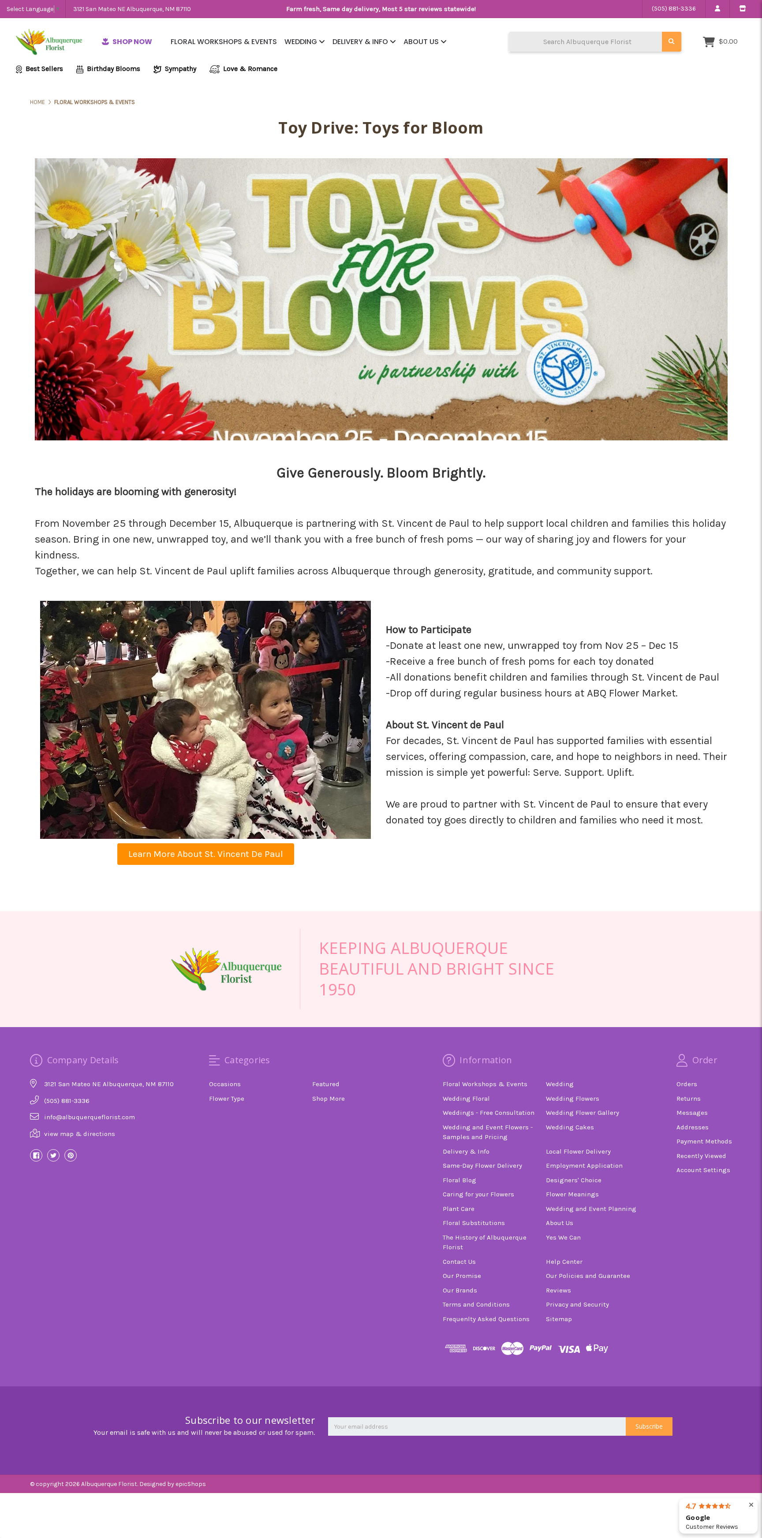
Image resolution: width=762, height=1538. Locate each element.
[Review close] (751, 1505)
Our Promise (462, 1276)
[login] (717, 9)
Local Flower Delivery (578, 1151)
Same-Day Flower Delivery (482, 1165)
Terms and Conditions (476, 1304)
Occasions (225, 1084)
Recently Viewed (701, 1156)
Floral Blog (459, 1180)
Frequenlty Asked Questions (486, 1319)
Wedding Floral (466, 1098)
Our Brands (460, 1290)
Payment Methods (704, 1141)
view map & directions (79, 1134)
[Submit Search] (671, 42)
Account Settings (703, 1170)
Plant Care (458, 1209)
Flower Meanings (572, 1194)
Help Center (564, 1262)
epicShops (191, 1484)
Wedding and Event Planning (591, 1209)
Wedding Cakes (570, 1127)
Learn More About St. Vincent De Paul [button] (205, 854)
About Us (422, 42)
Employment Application (584, 1165)
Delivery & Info (361, 42)
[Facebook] (36, 1155)
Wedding (301, 42)
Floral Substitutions (474, 1223)
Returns (688, 1098)
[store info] (742, 9)
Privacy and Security (577, 1304)
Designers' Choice (573, 1180)
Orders (686, 1084)
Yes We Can (563, 1237)
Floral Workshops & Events (224, 42)
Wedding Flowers (572, 1098)
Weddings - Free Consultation (488, 1113)
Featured (326, 1084)
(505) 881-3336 (674, 8)
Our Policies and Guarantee (588, 1276)
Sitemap (559, 1319)
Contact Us (459, 1262)
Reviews (558, 1290)
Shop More (328, 1098)
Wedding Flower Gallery (582, 1113)
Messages (692, 1113)
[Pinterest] (70, 1155)
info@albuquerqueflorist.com (89, 1117)
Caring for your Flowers (478, 1194)
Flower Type (226, 1098)
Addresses (692, 1127)
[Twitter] (53, 1155)
